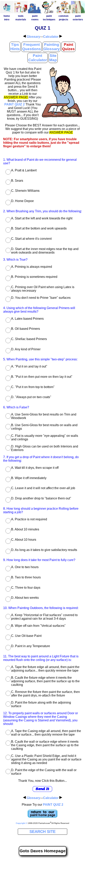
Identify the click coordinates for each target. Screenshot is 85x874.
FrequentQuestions (31, 46)
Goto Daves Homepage (43, 851)
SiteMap (53, 58)
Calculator (51, 36)
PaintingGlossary (51, 46)
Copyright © (21, 823)
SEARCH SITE (42, 831)
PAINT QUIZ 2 (14, 104)
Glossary (33, 36)
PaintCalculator (37, 58)
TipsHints (15, 46)
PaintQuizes (68, 46)
